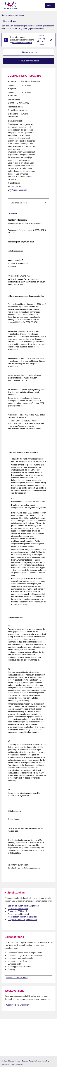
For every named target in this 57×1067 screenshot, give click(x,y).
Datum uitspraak (12, 87)
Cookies (25, 1061)
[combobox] (28, 203)
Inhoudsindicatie (15, 121)
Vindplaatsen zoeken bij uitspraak (22, 917)
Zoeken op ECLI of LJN (18, 911)
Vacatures (5, 1064)
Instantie (12, 81)
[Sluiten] (51, 40)
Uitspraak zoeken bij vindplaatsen (22, 919)
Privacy (18, 1061)
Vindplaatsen (14, 183)
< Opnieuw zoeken (28, 52)
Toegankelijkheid (35, 1061)
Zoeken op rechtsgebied (18, 914)
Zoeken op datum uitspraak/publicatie (24, 906)
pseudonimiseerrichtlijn (22, 42)
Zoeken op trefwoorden (18, 908)
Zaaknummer (14, 100)
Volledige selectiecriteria (17, 977)
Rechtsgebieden (15, 107)
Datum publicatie (12, 94)
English (4, 1061)
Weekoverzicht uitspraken (17, 1005)
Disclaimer (19, 1064)
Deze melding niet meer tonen (41, 39)
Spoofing (45, 1061)
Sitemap (11, 1061)
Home (4, 15)
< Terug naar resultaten (28, 61)
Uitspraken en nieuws (16, 15)
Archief (12, 1064)
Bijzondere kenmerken (13, 115)
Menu (49, 5)
